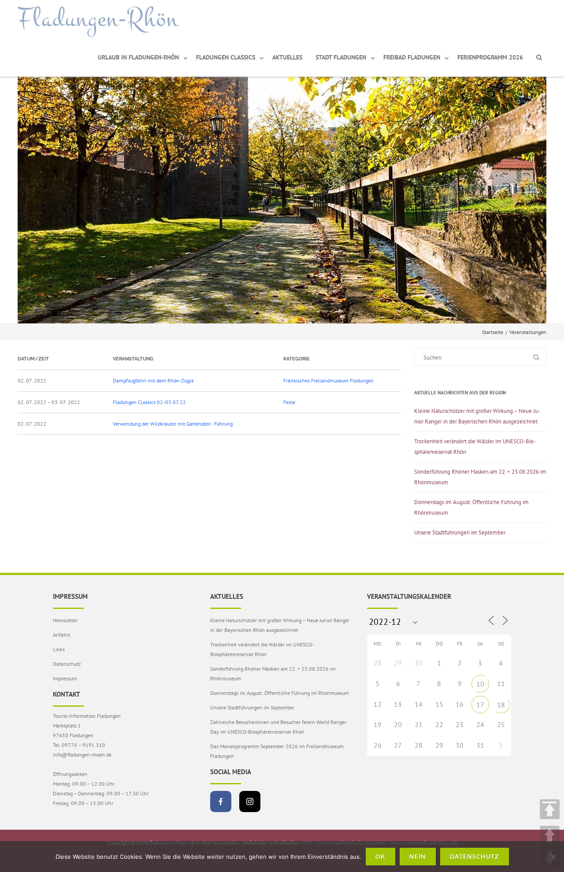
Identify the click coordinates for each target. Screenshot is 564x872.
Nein (417, 856)
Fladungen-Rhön (98, 18)
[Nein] (553, 856)
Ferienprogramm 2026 (490, 57)
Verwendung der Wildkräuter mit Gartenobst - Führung (173, 423)
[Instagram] (249, 801)
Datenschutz (67, 663)
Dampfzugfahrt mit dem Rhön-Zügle (153, 380)
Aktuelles (287, 57)
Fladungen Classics (225, 57)
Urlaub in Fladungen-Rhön (138, 57)
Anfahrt (61, 634)
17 (480, 704)
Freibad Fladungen (411, 57)
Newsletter (65, 620)
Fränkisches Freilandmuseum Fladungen (328, 380)
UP (550, 836)
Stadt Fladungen (340, 57)
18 (501, 704)
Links (59, 649)
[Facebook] (220, 801)
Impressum (65, 678)
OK (380, 856)
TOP (550, 809)
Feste (289, 402)
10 (480, 683)
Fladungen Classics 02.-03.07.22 (149, 402)
